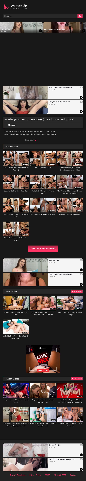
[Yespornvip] (43, 6)
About (12, 125)
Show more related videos (43, 249)
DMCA (47, 475)
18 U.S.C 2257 (60, 475)
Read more (29, 140)
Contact (73, 475)
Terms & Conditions (17, 475)
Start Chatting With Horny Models (55, 29)
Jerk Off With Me (54, 445)
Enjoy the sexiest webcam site (59, 102)
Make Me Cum (5, 29)
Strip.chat (3, 31)
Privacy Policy (35, 475)
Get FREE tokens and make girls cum (62, 459)
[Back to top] (79, 474)
